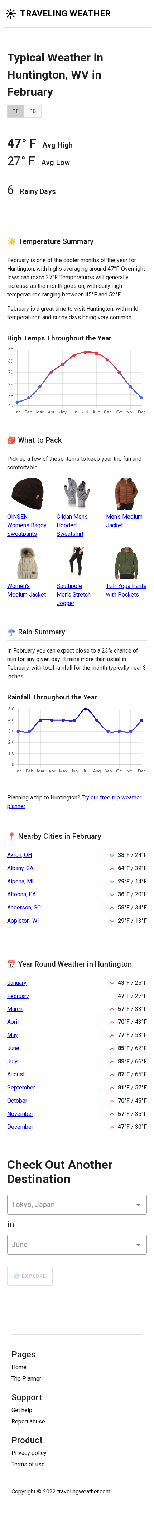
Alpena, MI (20, 881)
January (17, 982)
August (16, 1074)
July (12, 1061)
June (13, 1048)
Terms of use (28, 1464)
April (13, 1021)
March (15, 1009)
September (21, 1087)
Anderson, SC (24, 907)
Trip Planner (26, 1378)
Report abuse (28, 1421)
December (20, 1126)
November (20, 1114)
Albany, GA (20, 868)
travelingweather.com (83, 1491)
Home (19, 1367)
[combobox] (77, 1205)
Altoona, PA (21, 894)
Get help (21, 1410)
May (12, 1035)
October (17, 1100)
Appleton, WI (23, 920)
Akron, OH (19, 855)
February (18, 996)
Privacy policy (29, 1453)
